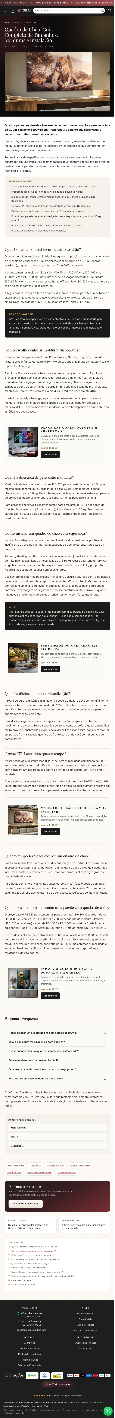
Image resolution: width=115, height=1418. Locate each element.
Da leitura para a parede (23, 1293)
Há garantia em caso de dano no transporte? (36, 1086)
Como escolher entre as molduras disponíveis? (33, 1259)
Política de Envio (28, 1368)
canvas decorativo (15, 1174)
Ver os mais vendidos (26, 1212)
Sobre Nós (28, 1351)
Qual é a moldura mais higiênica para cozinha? (37, 1050)
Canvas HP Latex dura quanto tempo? (29, 1276)
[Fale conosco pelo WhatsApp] (105, 1411)
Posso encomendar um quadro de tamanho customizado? (44, 1059)
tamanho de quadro (67, 1181)
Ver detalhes (50, 454)
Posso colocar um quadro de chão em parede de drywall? (43, 1041)
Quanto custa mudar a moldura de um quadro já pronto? (43, 1077)
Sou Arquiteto (84, 1357)
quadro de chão (14, 1181)
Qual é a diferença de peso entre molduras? (32, 1263)
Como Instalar (84, 1327)
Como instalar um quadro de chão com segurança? (35, 1267)
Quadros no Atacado (84, 1351)
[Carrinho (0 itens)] (109, 10)
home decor (35, 1174)
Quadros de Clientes (28, 1357)
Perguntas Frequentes (21, 1288)
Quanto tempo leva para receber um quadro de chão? (37, 1280)
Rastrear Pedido (84, 1322)
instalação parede (55, 1174)
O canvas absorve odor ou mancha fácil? (33, 1068)
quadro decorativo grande (39, 1181)
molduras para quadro (80, 1174)
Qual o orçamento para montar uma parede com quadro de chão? (42, 1284)
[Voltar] (5, 11)
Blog (7, 23)
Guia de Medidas (84, 1333)
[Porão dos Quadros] (24, 11)
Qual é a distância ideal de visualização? (30, 1272)
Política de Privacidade (29, 1374)
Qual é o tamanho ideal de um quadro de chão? (34, 1255)
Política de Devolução (29, 1362)
